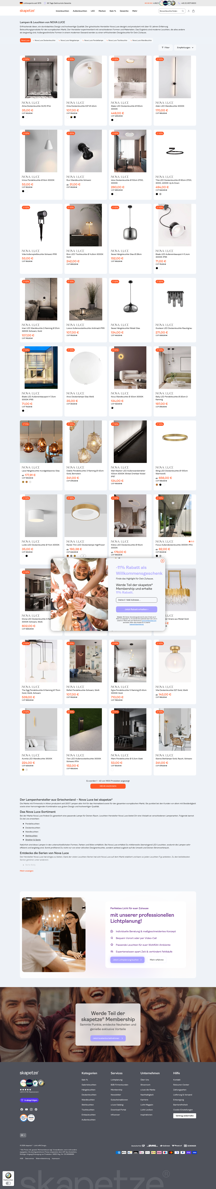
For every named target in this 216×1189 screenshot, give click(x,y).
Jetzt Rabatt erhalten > (136, 609)
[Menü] (12, 1172)
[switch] (8, 1183)
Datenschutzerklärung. (137, 624)
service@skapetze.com (149, 620)
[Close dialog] (162, 561)
